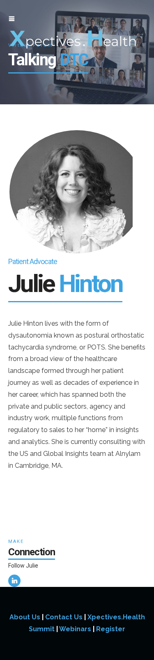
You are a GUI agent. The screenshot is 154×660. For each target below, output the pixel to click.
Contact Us (64, 617)
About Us (24, 617)
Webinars (75, 629)
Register (110, 629)
